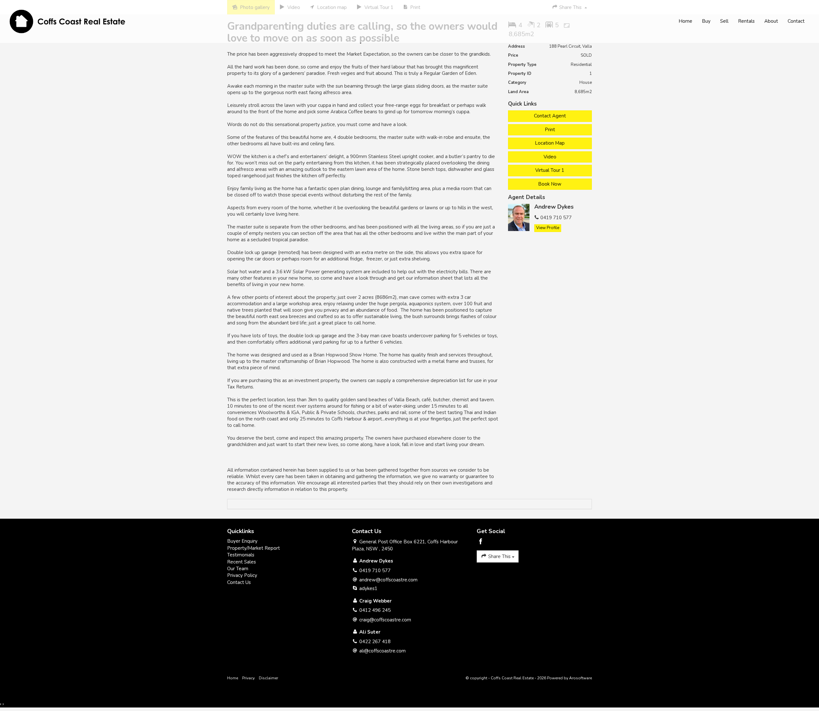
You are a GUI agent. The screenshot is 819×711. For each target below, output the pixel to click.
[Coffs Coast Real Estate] (67, 21)
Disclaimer (268, 678)
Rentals (746, 21)
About (771, 21)
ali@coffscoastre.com (382, 651)
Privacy (248, 678)
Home (685, 21)
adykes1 (368, 588)
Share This (499, 556)
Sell (724, 21)
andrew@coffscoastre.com (388, 580)
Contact (796, 21)
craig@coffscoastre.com (385, 620)
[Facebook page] (481, 542)
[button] (550, 129)
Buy (706, 21)
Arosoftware (580, 678)
